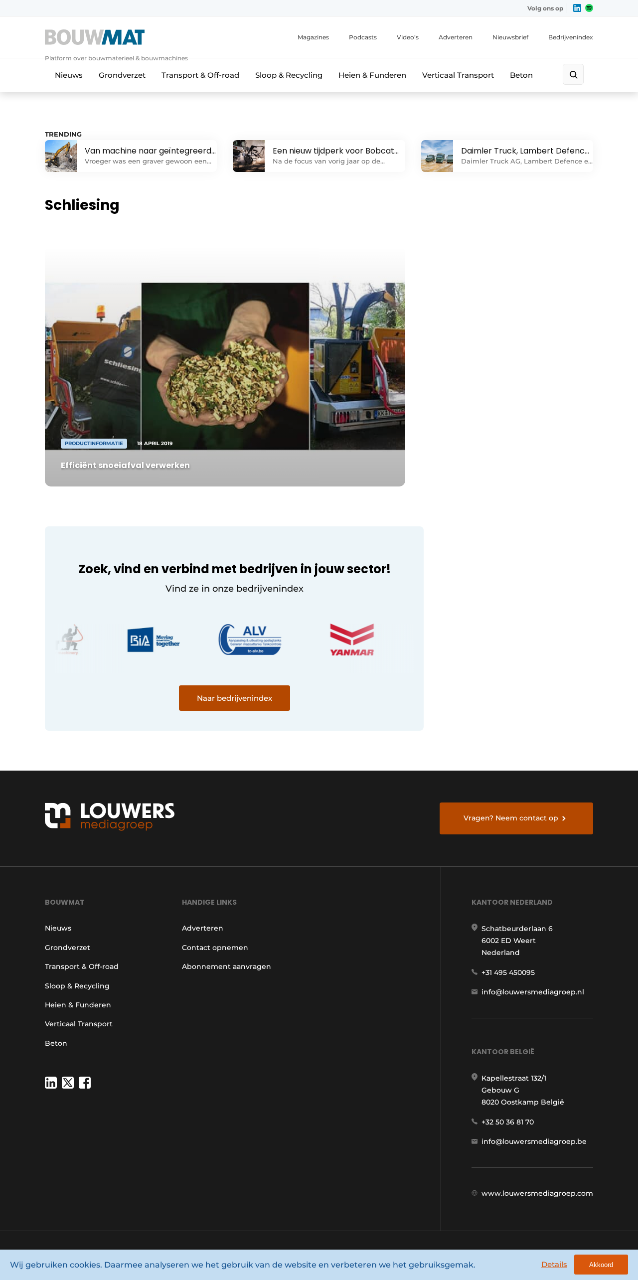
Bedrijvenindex (570, 37)
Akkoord (601, 1265)
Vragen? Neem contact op (511, 817)
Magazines (313, 37)
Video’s (408, 37)
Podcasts (363, 37)
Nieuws (69, 75)
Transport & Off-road (200, 75)
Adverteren (456, 37)
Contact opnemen (215, 947)
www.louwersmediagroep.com (537, 1193)
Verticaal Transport (458, 75)
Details (554, 1264)
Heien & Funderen (372, 75)
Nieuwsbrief (510, 37)
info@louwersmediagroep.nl (532, 991)
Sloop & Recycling (288, 75)
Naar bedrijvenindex (234, 698)
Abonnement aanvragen (226, 966)
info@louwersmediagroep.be (534, 1141)
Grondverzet (122, 75)
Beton (521, 75)
